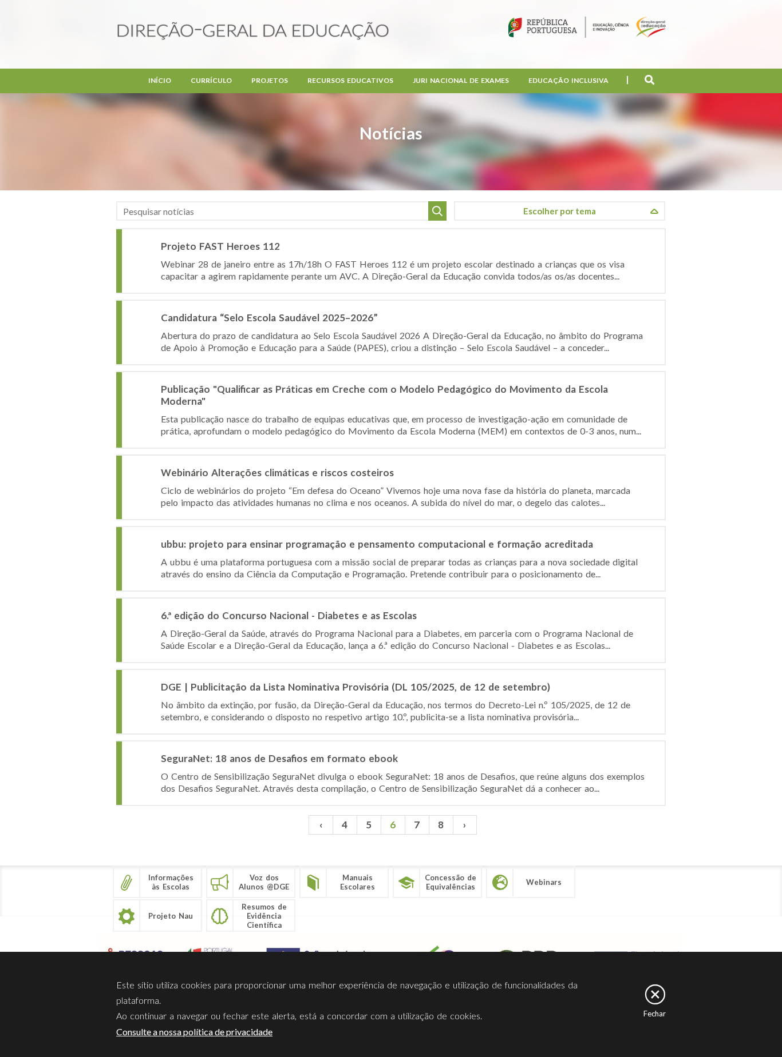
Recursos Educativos (350, 80)
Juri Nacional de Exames (461, 80)
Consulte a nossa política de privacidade (194, 1031)
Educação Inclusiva (568, 80)
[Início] (253, 32)
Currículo (211, 80)
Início (159, 80)
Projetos (269, 80)
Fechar (654, 1013)
